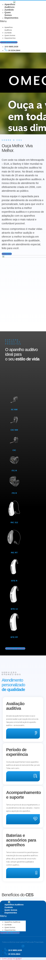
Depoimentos (11, 18)
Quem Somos (9, 35)
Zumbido (9, 10)
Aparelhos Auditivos (14, 905)
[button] (7, 21)
